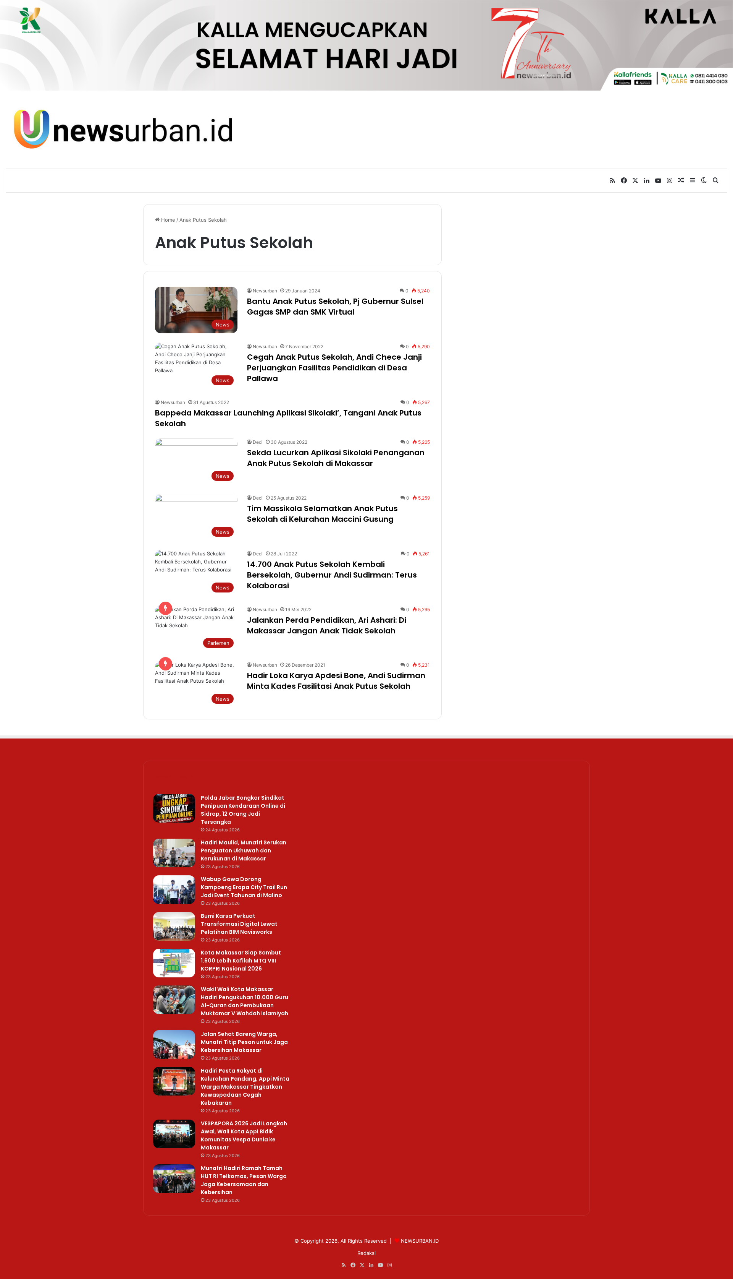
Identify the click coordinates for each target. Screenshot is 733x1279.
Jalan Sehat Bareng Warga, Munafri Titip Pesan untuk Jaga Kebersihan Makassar (244, 1042)
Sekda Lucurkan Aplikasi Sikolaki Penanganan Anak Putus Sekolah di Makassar (336, 458)
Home (167, 220)
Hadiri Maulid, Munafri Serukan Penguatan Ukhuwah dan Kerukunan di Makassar (243, 850)
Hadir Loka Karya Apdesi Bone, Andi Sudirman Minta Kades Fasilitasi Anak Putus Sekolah (336, 680)
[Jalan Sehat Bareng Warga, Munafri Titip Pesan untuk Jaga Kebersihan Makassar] (174, 1044)
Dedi (258, 442)
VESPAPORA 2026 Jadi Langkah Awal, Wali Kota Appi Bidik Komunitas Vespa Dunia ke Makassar (244, 1135)
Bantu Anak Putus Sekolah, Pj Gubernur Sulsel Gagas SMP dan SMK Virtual (335, 306)
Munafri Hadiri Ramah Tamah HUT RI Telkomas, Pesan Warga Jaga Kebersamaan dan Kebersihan (244, 1180)
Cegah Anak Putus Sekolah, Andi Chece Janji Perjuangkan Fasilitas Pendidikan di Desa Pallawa (334, 368)
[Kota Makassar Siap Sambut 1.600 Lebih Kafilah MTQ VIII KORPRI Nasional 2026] (174, 963)
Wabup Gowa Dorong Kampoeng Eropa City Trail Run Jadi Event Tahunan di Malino (244, 887)
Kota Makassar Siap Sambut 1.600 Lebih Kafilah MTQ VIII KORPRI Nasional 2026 (241, 960)
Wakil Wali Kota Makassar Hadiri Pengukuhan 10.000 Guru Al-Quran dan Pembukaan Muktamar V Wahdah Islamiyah (244, 1001)
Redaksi (366, 1253)
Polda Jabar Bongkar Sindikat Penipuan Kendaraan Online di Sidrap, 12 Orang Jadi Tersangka (243, 810)
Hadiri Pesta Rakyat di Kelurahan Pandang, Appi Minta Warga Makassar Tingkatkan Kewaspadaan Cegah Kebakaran (245, 1087)
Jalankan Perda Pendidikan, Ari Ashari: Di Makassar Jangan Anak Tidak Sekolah (326, 625)
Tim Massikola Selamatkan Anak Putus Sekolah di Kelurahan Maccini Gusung (322, 513)
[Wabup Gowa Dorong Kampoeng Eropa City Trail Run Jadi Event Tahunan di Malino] (174, 889)
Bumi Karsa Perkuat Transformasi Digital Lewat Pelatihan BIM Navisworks (239, 924)
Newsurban (265, 291)
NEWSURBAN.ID (420, 1241)
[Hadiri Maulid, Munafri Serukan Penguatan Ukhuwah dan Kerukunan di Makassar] (174, 853)
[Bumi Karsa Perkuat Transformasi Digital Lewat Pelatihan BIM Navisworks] (174, 926)
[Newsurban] (122, 129)
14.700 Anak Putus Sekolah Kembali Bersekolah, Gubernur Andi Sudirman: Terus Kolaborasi (332, 575)
